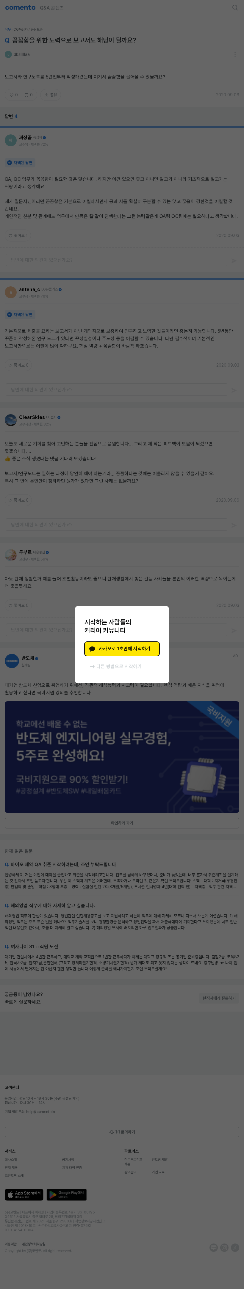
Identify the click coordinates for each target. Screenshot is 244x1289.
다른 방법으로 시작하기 (119, 666)
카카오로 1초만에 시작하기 (124, 648)
